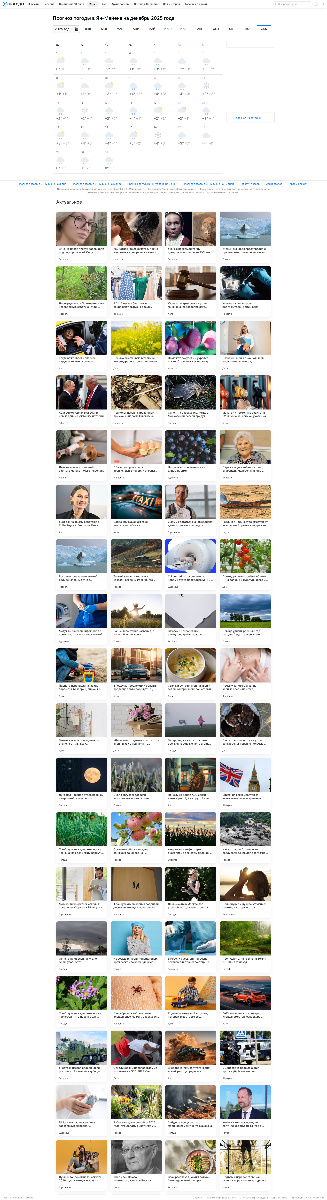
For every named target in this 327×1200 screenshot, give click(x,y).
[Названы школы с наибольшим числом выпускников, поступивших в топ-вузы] (245, 346)
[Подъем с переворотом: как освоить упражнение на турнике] (245, 1165)
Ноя (248, 29)
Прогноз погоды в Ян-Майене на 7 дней (152, 183)
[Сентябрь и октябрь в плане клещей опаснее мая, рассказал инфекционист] (136, 1001)
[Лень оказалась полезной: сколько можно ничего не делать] (81, 455)
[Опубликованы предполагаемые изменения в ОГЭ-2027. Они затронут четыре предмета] (136, 1056)
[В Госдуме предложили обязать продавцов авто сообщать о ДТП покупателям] (136, 674)
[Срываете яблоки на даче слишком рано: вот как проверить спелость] (136, 837)
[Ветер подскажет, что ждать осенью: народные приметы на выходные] (190, 728)
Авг (200, 29)
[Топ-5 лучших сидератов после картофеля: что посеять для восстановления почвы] (81, 1001)
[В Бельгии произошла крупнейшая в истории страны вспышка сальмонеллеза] (136, 455)
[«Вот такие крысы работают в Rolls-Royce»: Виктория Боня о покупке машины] (81, 510)
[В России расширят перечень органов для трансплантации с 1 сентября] (190, 947)
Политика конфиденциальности (221, 1198)
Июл (184, 29)
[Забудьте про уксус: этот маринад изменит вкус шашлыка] (190, 1110)
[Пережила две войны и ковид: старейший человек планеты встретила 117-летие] (245, 455)
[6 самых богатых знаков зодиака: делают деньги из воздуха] (190, 510)
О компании (16, 1198)
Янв (88, 29)
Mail (5, 1198)
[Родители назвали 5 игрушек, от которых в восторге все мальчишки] (190, 1001)
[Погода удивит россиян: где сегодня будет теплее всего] (245, 619)
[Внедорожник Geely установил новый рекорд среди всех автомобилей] (190, 1056)
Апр (136, 29)
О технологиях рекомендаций (254, 1198)
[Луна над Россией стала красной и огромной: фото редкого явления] (81, 783)
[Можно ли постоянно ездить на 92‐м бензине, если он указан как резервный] (245, 401)
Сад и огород (274, 183)
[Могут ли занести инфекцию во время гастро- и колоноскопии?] (81, 619)
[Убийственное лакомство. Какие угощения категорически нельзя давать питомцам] (136, 237)
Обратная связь (279, 1198)
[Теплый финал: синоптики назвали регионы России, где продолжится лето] (136, 564)
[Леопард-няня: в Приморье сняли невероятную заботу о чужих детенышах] (81, 291)
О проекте (198, 1198)
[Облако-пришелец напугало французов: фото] (81, 947)
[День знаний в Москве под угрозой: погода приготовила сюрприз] (190, 892)
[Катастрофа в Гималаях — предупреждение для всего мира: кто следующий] (245, 837)
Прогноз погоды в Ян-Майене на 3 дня (42, 183)
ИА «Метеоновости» (314, 1198)
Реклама (29, 1198)
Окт (232, 29)
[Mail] (5, 4)
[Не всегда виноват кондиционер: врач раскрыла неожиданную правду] (136, 947)
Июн (168, 29)
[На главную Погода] (15, 4)
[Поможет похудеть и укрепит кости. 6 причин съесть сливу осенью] (190, 346)
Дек (264, 29)
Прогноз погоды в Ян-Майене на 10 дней (208, 183)
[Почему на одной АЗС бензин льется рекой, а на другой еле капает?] (190, 783)
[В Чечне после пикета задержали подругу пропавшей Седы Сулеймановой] (81, 237)
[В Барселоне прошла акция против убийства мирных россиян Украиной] (245, 1056)
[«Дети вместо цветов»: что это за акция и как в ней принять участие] (136, 728)
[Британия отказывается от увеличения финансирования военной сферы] (245, 783)
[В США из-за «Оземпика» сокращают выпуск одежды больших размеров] (136, 291)
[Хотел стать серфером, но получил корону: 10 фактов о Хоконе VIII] (245, 1110)
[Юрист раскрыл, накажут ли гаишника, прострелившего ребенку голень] (190, 291)
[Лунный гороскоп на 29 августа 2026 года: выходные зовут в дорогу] (81, 1165)
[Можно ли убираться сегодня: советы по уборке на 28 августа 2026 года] (81, 892)
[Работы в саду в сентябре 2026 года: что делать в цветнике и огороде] (136, 1110)
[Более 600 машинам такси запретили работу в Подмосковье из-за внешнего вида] (136, 510)
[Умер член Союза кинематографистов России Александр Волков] (136, 1165)
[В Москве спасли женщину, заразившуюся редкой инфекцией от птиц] (81, 1110)
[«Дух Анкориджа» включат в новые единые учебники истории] (81, 401)
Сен (216, 29)
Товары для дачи (298, 183)
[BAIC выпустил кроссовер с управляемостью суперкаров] (245, 1001)
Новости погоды (250, 183)
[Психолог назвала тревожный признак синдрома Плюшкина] (136, 401)
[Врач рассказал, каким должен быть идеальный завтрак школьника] (190, 1165)
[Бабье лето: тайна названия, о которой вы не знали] (136, 619)
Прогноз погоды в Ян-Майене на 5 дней (97, 183)
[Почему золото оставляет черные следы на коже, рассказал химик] (245, 674)
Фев (104, 29)
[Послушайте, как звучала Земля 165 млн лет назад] (245, 947)
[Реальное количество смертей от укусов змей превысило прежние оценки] (245, 510)
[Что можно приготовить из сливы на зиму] (190, 455)
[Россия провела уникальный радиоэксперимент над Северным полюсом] (81, 564)
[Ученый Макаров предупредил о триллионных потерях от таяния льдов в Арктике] (245, 237)
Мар (120, 29)
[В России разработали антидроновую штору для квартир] (190, 619)
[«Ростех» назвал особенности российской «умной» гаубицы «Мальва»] (81, 1056)
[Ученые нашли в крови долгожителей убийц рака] (245, 291)
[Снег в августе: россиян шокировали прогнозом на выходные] (136, 783)
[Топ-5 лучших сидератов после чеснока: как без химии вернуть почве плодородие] (81, 837)
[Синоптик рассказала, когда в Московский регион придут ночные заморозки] (190, 401)
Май (152, 29)
